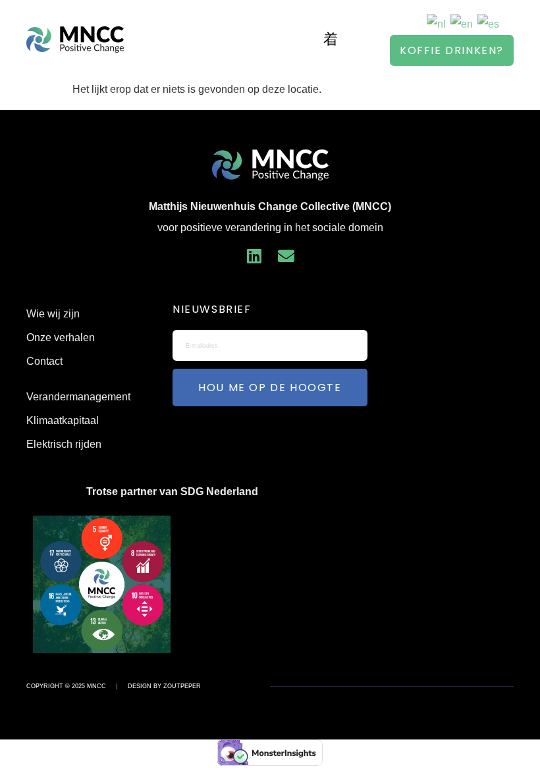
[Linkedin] (254, 256)
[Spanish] (488, 23)
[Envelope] (286, 256)
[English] (462, 23)
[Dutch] (437, 23)
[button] (331, 39)
